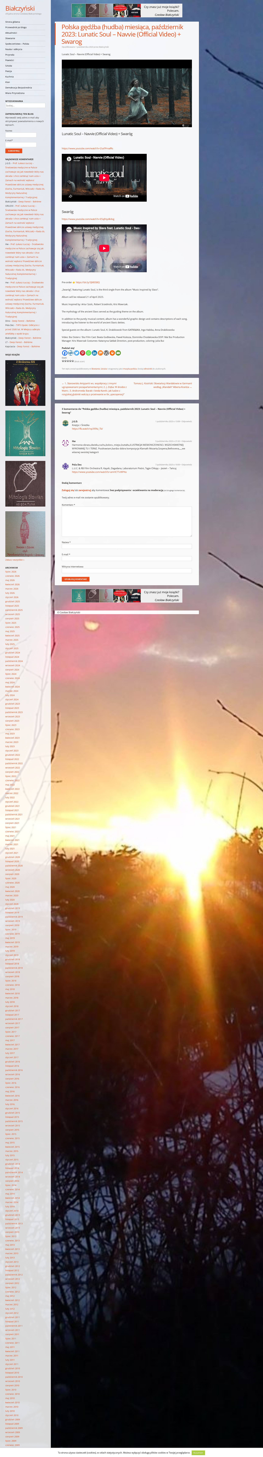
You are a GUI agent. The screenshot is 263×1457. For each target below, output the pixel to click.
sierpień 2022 (12, 771)
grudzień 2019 (12, 908)
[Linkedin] (94, 353)
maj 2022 (10, 784)
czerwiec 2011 (12, 1342)
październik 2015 (14, 1121)
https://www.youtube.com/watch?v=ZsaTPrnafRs (87, 148)
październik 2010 (14, 1376)
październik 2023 (14, 712)
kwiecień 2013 (12, 1249)
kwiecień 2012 (12, 1300)
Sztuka (8, 65)
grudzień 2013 (12, 1215)
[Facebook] (64, 353)
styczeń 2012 (11, 1313)
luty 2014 (10, 1206)
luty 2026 (10, 592)
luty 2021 (10, 848)
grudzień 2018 (12, 959)
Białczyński (19, 8)
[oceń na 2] (65, 361)
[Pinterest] (82, 353)
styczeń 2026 (11, 597)
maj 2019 (10, 938)
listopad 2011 (12, 1321)
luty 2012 (10, 1308)
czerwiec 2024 (12, 678)
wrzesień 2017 (12, 1023)
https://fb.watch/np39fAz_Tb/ (87, 428)
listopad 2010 (12, 1372)
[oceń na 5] (73, 361)
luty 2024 (10, 695)
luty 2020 (10, 899)
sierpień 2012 (12, 1283)
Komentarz (68, 504)
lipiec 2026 (10, 571)
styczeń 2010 (11, 1415)
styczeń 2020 (11, 904)
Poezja (8, 71)
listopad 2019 (12, 912)
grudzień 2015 (12, 1112)
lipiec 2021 (10, 827)
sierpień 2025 (12, 618)
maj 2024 (10, 682)
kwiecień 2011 (12, 1351)
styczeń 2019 (11, 955)
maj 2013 (10, 1244)
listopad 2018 (12, 963)
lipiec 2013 (10, 1236)
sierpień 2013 (12, 1232)
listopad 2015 (12, 1117)
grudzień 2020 (12, 857)
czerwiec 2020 (12, 882)
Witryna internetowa (72, 566)
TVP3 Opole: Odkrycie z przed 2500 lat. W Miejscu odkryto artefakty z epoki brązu (22, 329)
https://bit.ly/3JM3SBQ (88, 282)
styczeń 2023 (11, 750)
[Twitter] (76, 353)
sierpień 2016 (12, 1078)
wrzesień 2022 (12, 767)
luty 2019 (10, 950)
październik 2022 (14, 763)
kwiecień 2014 (12, 1197)
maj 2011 (10, 1347)
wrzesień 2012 (12, 1278)
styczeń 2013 (11, 1261)
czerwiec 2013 (12, 1240)
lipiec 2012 (10, 1287)
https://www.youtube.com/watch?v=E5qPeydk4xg (88, 218)
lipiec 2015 (10, 1134)
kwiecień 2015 (12, 1146)
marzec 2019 (11, 946)
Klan (7, 82)
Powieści (9, 60)
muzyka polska (130, 368)
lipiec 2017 (10, 1031)
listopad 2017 (12, 1014)
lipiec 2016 (10, 1082)
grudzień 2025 (12, 601)
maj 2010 (10, 1398)
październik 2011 (14, 1325)
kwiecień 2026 (12, 584)
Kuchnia (9, 76)
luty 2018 (10, 1001)
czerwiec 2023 (12, 729)
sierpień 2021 (12, 823)
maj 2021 (10, 835)
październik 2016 (14, 1070)
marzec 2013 (11, 1253)
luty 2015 (10, 1155)
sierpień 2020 (12, 874)
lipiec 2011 (10, 1338)
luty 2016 (10, 1104)
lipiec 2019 (10, 929)
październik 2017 (14, 1019)
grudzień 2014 (12, 1163)
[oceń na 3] (68, 361)
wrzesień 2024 (12, 665)
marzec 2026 (11, 588)
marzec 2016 (11, 1099)
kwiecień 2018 (12, 993)
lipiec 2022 (10, 776)
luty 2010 (10, 1411)
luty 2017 (10, 1053)
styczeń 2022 (11, 801)
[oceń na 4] (70, 361)
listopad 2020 (12, 861)
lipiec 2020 (10, 878)
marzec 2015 (11, 1151)
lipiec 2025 (10, 622)
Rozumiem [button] (198, 1452)
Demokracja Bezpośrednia (18, 87)
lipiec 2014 (10, 1185)
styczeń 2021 (11, 852)
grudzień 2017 (12, 1010)
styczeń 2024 (11, 699)
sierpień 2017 (12, 1027)
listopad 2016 (12, 1065)
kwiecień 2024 (12, 686)
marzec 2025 (11, 639)
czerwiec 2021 (12, 831)
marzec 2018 (11, 997)
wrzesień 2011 (12, 1330)
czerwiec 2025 (12, 627)
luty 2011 (10, 1359)
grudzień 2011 (12, 1317)
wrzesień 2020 (12, 869)
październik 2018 (14, 967)
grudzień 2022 (12, 754)
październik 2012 (14, 1274)
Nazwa (66, 542)
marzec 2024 (11, 690)
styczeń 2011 (11, 1364)
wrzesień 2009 (12, 1432)
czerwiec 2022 (12, 780)
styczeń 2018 (11, 1006)
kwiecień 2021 (12, 840)
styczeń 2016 (11, 1108)
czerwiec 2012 (12, 1291)
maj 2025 (10, 631)
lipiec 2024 (10, 673)
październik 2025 (14, 610)
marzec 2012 (11, 1304)
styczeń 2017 (11, 1057)
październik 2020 (14, 865)
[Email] (118, 353)
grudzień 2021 (12, 806)
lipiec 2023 (10, 725)
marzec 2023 (11, 742)
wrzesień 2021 (12, 818)
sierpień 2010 (12, 1385)
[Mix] (100, 353)
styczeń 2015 (11, 1159)
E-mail (66, 554)
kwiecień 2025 (12, 635)
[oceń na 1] (63, 361)
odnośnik (147, 368)
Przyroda (9, 54)
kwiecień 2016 (12, 1095)
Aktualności (11, 32)
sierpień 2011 (12, 1334)
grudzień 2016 (12, 1061)
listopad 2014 (12, 1168)
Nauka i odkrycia (13, 49)
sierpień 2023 (12, 720)
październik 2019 (14, 916)
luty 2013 (10, 1257)
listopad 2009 (12, 1423)
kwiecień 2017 (12, 1044)
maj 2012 (10, 1295)
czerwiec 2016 (12, 1087)
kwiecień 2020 (12, 891)
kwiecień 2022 (12, 788)
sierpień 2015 (12, 1129)
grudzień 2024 (12, 652)
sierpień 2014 (12, 1180)
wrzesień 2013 (12, 1227)
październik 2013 (14, 1223)
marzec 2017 (11, 1048)
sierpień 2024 (12, 669)
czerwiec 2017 (12, 1036)
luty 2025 (10, 644)
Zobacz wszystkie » (14, 559)
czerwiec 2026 (12, 575)
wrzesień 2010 (12, 1381)
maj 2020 (10, 886)
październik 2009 (14, 1428)
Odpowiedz (187, 421)
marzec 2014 (11, 1202)
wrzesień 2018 (12, 972)
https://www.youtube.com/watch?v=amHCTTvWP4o (99, 471)
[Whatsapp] (88, 353)
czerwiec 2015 (12, 1138)
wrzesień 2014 (12, 1176)
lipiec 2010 (10, 1389)
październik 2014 (14, 1172)
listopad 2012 (12, 1270)
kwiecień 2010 (12, 1402)
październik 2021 (14, 814)
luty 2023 (10, 746)
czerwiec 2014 (12, 1189)
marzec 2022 (11, 793)
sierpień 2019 (12, 925)
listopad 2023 (12, 708)
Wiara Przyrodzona (15, 93)
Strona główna (12, 21)
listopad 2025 (12, 605)
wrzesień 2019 (12, 921)
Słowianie (10, 38)
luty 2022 (10, 797)
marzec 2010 (11, 1406)
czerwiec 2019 (12, 933)
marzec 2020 (11, 895)
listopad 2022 (12, 759)
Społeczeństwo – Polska (17, 43)
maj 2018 (10, 989)
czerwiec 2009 (12, 1445)
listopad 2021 (12, 810)
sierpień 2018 (12, 976)
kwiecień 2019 (12, 942)
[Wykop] (70, 353)
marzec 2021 (11, 844)
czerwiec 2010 (12, 1393)
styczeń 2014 (11, 1210)
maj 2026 (10, 580)
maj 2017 (10, 1040)
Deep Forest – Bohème (29, 201)
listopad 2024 (12, 656)
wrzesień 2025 (12, 614)
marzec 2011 (11, 1355)
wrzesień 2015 (12, 1125)
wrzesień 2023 (12, 716)
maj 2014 (10, 1193)
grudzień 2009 (12, 1419)
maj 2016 (10, 1091)
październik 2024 (14, 661)
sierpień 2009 (12, 1436)
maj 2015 (10, 1142)
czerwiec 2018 (12, 984)
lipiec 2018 (10, 980)
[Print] (112, 353)
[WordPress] (106, 353)
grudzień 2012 (12, 1266)
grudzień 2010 (12, 1368)
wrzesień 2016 (12, 1074)
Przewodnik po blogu (16, 27)
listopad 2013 (12, 1219)
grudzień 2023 (12, 703)
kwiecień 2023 (12, 737)
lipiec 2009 (10, 1440)
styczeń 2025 (11, 648)
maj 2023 (10, 733)
